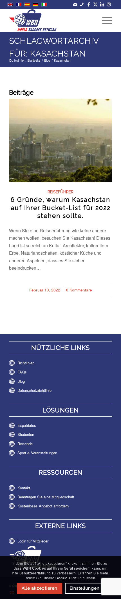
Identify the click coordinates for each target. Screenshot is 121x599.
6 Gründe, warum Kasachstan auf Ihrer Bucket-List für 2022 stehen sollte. (61, 207)
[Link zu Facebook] (88, 4)
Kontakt (23, 487)
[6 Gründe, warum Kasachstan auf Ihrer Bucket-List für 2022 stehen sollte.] (60, 140)
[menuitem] (104, 20)
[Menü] (104, 20)
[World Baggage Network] (50, 20)
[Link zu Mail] (75, 4)
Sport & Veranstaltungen (37, 452)
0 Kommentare (79, 290)
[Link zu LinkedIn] (102, 4)
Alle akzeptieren (39, 588)
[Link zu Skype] (81, 4)
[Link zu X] (95, 4)
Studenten (25, 434)
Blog (21, 381)
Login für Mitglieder (32, 541)
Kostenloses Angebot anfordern (43, 506)
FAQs (22, 372)
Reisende (25, 443)
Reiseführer (60, 191)
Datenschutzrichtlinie (34, 390)
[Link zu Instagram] (108, 4)
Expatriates (26, 425)
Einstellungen (85, 588)
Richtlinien (25, 363)
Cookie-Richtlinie (70, 577)
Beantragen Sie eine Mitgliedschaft (45, 496)
